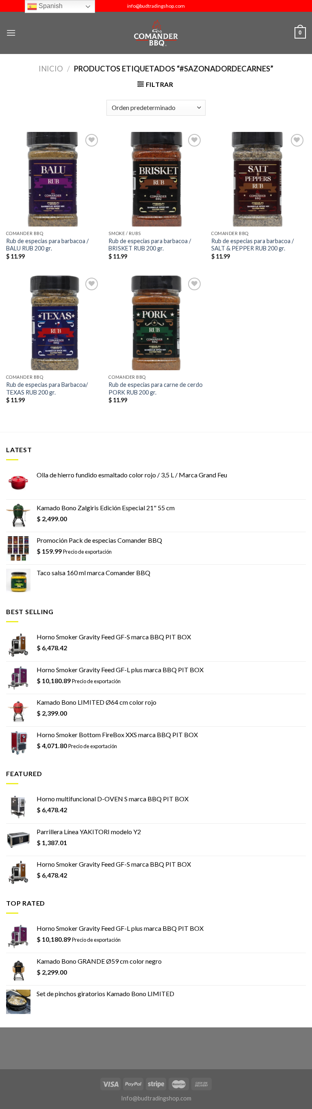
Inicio (51, 68)
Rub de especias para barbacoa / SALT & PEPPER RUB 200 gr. (252, 244)
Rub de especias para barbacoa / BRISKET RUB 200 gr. (149, 244)
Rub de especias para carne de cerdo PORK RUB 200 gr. (155, 388)
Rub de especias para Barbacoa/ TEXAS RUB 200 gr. (47, 388)
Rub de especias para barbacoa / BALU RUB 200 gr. (47, 244)
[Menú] (11, 33)
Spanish (50, 5)
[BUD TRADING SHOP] (156, 32)
